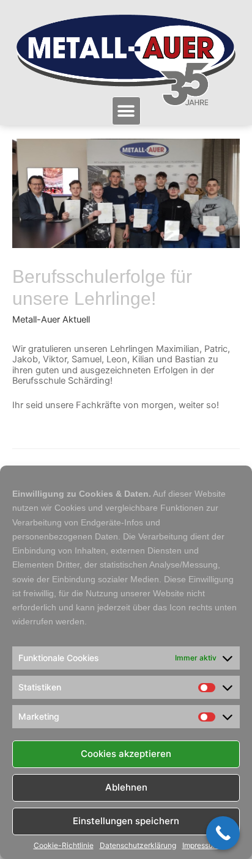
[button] (126, 111)
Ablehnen (126, 787)
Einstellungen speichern (126, 821)
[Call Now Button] (223, 833)
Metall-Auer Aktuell (51, 319)
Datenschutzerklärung (138, 845)
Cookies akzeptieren (126, 753)
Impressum (200, 845)
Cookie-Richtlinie (64, 845)
